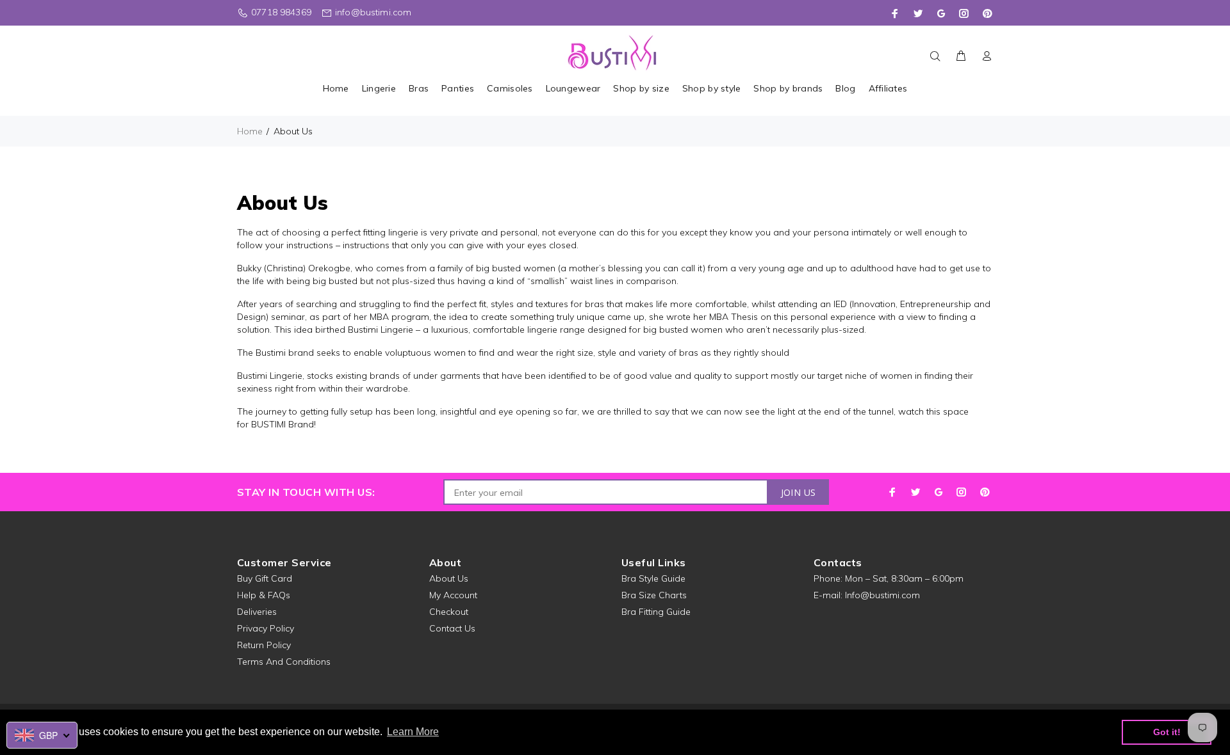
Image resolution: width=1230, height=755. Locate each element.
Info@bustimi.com (882, 595)
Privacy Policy (265, 628)
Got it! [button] (1167, 732)
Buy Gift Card (264, 578)
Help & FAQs (263, 595)
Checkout (448, 611)
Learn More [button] (413, 731)
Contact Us (452, 628)
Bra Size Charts (654, 595)
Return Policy (264, 645)
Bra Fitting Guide (656, 611)
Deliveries (257, 611)
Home (250, 131)
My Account (453, 595)
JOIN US (798, 492)
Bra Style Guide (653, 578)
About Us (448, 578)
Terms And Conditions (284, 661)
